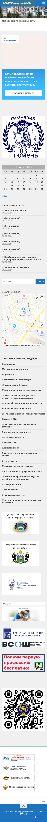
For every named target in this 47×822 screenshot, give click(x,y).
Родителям (8, 374)
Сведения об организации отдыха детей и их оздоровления (20, 477)
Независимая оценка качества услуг (22, 390)
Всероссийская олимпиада (16, 408)
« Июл (5, 196)
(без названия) (12, 218)
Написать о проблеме (23, 93)
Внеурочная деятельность (16, 432)
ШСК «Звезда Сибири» (13, 437)
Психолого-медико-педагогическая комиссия (21, 501)
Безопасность (9, 461)
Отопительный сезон (13, 495)
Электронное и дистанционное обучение (19, 425)
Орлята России (10, 489)
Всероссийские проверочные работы (22, 403)
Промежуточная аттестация (18, 466)
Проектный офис (11, 447)
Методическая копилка (15, 369)
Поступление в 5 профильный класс (22, 471)
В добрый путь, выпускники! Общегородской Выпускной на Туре (21, 258)
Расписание (8, 364)
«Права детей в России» (15, 385)
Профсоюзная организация (16, 379)
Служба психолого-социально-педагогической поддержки (18, 396)
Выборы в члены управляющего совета (19, 454)
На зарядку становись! (16, 267)
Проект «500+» (9, 419)
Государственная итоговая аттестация (23, 413)
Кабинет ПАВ (9, 442)
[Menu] (43, 3)
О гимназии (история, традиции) (20, 358)
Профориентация (11, 484)
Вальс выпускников (15, 210)
